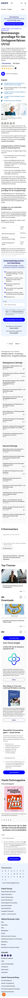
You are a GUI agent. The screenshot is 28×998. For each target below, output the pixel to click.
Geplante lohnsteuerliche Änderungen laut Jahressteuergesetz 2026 (13, 457)
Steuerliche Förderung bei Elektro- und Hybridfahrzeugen (14, 390)
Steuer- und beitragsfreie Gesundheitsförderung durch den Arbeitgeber (14, 500)
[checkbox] (4, 310)
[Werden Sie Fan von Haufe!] (11, 955)
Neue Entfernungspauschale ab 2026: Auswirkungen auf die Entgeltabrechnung (13, 382)
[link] (3, 9)
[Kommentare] (15, 68)
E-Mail (4, 301)
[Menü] (11, 3)
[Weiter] (25, 597)
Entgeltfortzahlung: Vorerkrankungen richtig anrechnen (13, 464)
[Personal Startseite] (5, 3)
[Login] (25, 3)
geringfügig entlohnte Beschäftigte (13, 140)
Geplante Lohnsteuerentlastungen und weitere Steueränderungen (14, 515)
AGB (7, 311)
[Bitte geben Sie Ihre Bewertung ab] (11, 69)
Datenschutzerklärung (18, 311)
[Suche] (21, 3)
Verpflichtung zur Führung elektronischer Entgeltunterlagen (13, 493)
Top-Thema (16, 63)
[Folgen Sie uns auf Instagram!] (8, 955)
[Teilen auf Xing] (11, 123)
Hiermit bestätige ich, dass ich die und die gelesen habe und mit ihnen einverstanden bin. (15, 312)
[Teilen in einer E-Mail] (2, 123)
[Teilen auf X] (5, 123)
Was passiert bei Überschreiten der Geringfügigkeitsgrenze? (13, 397)
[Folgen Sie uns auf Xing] (5, 955)
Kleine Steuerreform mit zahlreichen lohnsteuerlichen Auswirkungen (13, 449)
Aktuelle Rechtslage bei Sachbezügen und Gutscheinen (13, 419)
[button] (14, 23)
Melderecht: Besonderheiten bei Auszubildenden (12, 478)
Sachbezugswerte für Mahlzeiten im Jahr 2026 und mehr (13, 404)
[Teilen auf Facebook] (8, 123)
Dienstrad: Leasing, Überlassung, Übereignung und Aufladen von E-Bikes (14, 426)
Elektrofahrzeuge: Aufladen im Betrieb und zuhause (14, 374)
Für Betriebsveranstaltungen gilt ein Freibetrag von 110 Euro (13, 434)
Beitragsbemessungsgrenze (9, 199)
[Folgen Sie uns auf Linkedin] (2, 955)
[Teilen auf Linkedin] (13, 123)
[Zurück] (20, 597)
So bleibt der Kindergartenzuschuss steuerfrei (13, 471)
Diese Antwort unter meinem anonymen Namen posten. (15, 543)
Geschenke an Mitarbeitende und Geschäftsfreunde (12, 366)
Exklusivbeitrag (6, 63)
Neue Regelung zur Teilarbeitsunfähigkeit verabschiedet (14, 412)
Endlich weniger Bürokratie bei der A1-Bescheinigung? (14, 507)
